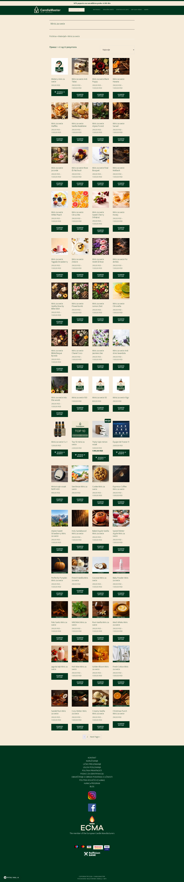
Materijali (62, 36)
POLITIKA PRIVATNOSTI (92, 770)
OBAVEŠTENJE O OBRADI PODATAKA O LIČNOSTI (92, 777)
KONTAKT (92, 758)
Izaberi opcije (80, 95)
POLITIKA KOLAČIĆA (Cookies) (92, 780)
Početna (52, 36)
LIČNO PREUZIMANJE (92, 764)
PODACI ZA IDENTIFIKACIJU (92, 774)
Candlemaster (47, 10)
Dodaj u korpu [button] (61, 93)
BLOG (92, 786)
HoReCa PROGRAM (92, 783)
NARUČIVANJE (92, 761)
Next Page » (95, 737)
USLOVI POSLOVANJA (92, 767)
